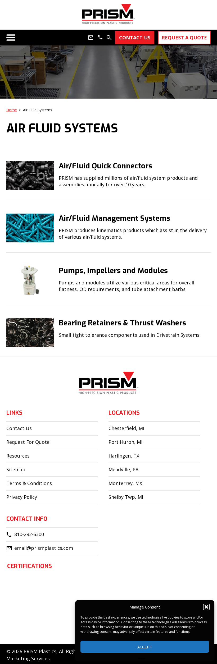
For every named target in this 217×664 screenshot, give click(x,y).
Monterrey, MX (125, 483)
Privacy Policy (21, 497)
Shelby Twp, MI (125, 497)
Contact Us (19, 428)
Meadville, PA (123, 469)
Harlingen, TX (123, 456)
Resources (18, 456)
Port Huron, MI (125, 442)
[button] (206, 607)
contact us (134, 37)
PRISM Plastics (40, 651)
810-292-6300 (29, 534)
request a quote (184, 37)
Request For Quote (27, 442)
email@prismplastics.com (43, 548)
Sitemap (15, 469)
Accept (144, 646)
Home (11, 109)
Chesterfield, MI (126, 428)
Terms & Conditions (29, 483)
